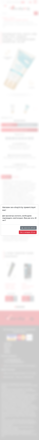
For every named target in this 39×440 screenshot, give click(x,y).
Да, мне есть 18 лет (28, 228)
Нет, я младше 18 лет (27, 232)
